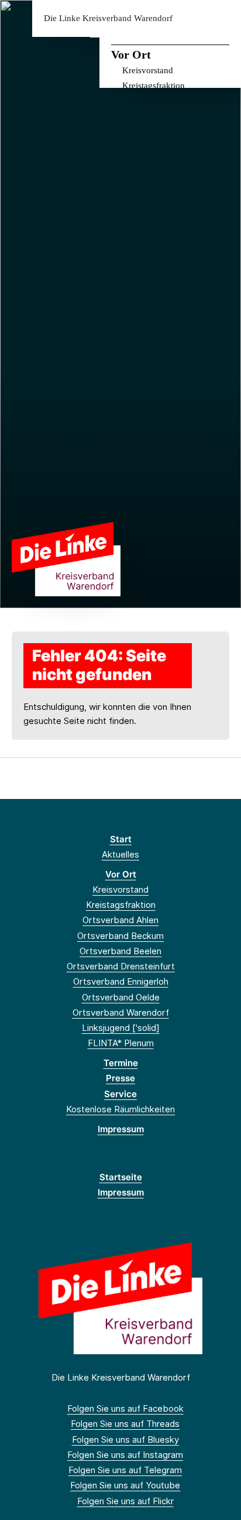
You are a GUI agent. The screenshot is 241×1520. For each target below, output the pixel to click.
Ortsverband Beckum (120, 935)
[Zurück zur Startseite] (66, 558)
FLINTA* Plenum (121, 1042)
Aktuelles (120, 854)
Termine (121, 1062)
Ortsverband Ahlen (120, 919)
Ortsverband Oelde (121, 997)
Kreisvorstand (147, 70)
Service (120, 1093)
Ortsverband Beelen (120, 951)
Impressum (121, 1129)
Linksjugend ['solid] (121, 1027)
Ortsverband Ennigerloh (120, 981)
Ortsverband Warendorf (121, 1012)
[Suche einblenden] (191, 18)
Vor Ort (131, 54)
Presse (120, 1078)
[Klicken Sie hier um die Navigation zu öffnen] (223, 18)
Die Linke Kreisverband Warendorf (108, 18)
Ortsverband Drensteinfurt (121, 966)
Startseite (120, 1177)
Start (121, 839)
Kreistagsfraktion (153, 85)
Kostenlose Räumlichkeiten (120, 1109)
